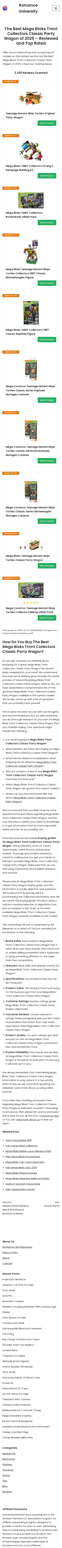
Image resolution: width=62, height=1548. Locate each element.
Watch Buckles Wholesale (17, 1366)
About (6, 1258)
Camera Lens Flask (13, 1323)
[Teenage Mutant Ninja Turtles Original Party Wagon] (31, 97)
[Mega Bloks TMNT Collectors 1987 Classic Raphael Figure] (31, 312)
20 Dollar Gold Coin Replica (18, 1344)
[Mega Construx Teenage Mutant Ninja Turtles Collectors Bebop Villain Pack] (31, 590)
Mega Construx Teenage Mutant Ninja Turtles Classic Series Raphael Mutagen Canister (30, 390)
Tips (4, 1480)
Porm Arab (8, 1290)
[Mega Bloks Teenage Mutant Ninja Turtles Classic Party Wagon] (31, 544)
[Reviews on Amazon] (31, 602)
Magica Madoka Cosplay (16, 1415)
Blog (4, 1486)
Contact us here (49, 1115)
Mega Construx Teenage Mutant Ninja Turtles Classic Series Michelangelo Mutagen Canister (30, 511)
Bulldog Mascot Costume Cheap (21, 1410)
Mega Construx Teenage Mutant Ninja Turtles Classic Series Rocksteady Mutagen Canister (30, 451)
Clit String (8, 1334)
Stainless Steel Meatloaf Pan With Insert (26, 1426)
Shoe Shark (8, 1372)
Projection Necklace (14, 1279)
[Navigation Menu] (56, 8)
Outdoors (8, 1470)
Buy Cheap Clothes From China (20, 1339)
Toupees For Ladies (13, 1355)
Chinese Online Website (16, 1404)
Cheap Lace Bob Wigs (15, 1432)
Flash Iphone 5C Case (15, 1388)
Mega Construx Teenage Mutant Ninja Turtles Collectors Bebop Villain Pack (30, 610)
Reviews (7, 1491)
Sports (6, 1475)
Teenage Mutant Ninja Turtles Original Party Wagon (30, 115)
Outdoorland (9, 1350)
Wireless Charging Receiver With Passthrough (29, 1306)
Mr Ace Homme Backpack (17, 1421)
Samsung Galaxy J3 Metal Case (21, 1377)
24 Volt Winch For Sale (15, 1394)
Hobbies (7, 1464)
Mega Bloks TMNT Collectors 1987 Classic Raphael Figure (27, 332)
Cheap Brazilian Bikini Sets (17, 1437)
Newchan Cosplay (13, 1301)
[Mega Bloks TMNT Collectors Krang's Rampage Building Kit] (31, 151)
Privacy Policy (10, 1252)
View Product (47, 123)
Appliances (8, 1453)
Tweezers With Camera (16, 1399)
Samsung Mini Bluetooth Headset (22, 1328)
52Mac (6, 1312)
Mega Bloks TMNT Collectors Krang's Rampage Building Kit (29, 168)
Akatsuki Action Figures (15, 1361)
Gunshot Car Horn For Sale (17, 1285)
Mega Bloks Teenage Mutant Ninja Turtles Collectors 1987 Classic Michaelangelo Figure (28, 273)
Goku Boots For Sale (14, 1317)
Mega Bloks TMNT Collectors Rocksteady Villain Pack (24, 215)
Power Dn (7, 1383)
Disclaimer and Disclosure (17, 1247)
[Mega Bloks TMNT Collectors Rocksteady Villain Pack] (31, 200)
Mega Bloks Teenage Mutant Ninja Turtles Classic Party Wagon (28, 558)
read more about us (28, 1119)
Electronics (8, 1459)
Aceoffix (7, 1295)
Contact (7, 1263)
